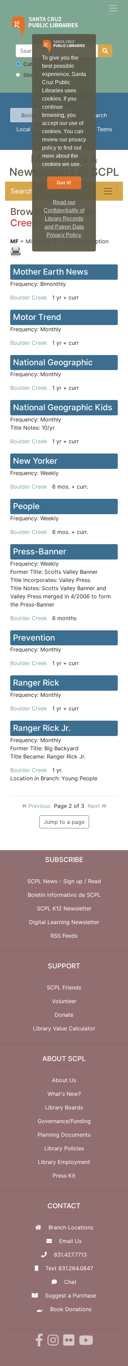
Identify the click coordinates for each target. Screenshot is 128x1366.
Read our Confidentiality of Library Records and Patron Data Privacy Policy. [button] (64, 218)
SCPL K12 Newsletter (64, 908)
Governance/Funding (64, 1121)
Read (94, 881)
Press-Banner (39, 551)
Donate (64, 1014)
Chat (70, 1281)
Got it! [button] (64, 182)
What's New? (64, 1093)
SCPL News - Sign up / (57, 881)
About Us (64, 1080)
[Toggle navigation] (113, 8)
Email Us (70, 1241)
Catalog (33, 64)
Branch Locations (70, 1227)
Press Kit (64, 1175)
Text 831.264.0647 (69, 1268)
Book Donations (70, 1309)
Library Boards (64, 1107)
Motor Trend (37, 317)
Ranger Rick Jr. (42, 728)
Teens (104, 129)
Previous (39, 805)
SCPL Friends (64, 987)
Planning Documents (64, 1134)
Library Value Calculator (64, 1028)
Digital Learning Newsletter (64, 922)
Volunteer (64, 1001)
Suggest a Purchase (70, 1295)
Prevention (34, 638)
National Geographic (53, 362)
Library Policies (64, 1148)
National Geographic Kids (62, 407)
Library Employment (64, 1161)
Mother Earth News (50, 272)
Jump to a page (64, 821)
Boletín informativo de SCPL (64, 894)
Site (27, 75)
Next (95, 805)
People (26, 506)
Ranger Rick (36, 683)
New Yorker (35, 461)
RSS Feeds (64, 935)
